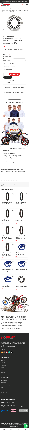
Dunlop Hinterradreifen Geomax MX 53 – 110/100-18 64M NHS (7, 237)
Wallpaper (3, 372)
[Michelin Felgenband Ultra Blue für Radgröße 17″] (7, 263)
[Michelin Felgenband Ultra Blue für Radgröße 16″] (21, 247)
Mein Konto (3, 360)
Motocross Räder (9, 8)
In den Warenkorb (14, 74)
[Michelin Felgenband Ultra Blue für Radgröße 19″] (7, 279)
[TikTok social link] (12, 352)
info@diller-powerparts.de (9, 405)
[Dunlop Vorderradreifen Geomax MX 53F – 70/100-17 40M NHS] (21, 196)
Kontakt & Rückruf (23, 1)
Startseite (3, 8)
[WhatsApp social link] (9, 352)
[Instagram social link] (4, 352)
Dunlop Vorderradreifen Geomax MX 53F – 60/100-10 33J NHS (7, 220)
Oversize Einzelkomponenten (12, 184)
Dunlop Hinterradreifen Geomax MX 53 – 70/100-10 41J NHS (7, 254)
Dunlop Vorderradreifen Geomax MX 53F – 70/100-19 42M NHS (7, 204)
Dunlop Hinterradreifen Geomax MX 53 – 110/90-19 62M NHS (21, 220)
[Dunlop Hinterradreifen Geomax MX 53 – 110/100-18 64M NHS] (7, 230)
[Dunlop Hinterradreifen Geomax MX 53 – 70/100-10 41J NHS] (7, 247)
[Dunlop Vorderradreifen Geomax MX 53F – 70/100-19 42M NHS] (7, 196)
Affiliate (3, 390)
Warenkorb (3, 365)
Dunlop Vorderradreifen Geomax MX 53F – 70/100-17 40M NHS (21, 204)
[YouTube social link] (7, 352)
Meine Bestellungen (5, 362)
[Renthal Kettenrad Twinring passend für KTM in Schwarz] (21, 279)
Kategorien (15, 8)
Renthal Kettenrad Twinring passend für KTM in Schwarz (21, 286)
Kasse (2, 367)
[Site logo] (5, 4)
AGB (2, 387)
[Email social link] (2, 352)
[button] (12, 194)
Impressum (3, 395)
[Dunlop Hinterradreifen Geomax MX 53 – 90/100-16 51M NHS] (21, 230)
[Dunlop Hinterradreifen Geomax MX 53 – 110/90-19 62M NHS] (21, 213)
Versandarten (4, 382)
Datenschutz (4, 392)
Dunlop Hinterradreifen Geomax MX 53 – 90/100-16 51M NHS (21, 237)
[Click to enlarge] (3, 29)
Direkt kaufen (8, 77)
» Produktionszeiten (14, 80)
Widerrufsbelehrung (5, 385)
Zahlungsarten (4, 380)
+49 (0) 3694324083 (7, 1)
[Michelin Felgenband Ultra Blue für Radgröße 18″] (21, 263)
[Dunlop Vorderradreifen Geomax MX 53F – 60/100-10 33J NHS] (7, 213)
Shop (2, 370)
